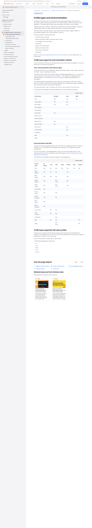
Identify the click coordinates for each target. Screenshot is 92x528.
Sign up (85, 3)
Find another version (6, 21)
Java (36, 245)
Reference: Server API (9, 62)
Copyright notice (8, 64)
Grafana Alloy (8, 40)
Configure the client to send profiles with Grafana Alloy (64, 87)
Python (37, 252)
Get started (6, 30)
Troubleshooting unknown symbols (53, 77)
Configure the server (8, 54)
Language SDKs (8, 42)
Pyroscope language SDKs (69, 151)
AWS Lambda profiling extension (12, 46)
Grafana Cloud (19, 3)
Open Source (40, 3)
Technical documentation (8, 10)
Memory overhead (9, 48)
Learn (47, 3)
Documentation (37, 10)
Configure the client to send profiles (58, 10)
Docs (53, 3)
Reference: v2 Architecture (10, 60)
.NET (36, 250)
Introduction (7, 28)
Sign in (79, 3)
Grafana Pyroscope (45, 10)
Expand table (79, 93)
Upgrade (6, 50)
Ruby (36, 247)
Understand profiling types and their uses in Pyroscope (53, 55)
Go (36, 243)
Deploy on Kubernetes (9, 52)
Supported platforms (10, 36)
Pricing (33, 3)
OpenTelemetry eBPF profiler (11, 38)
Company (58, 3)
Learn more (47, 1)
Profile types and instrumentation (12, 34)
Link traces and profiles (10, 44)
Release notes (7, 26)
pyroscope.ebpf (40, 84)
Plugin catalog (5, 12)
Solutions (27, 3)
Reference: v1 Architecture (10, 58)
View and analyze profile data (11, 56)
